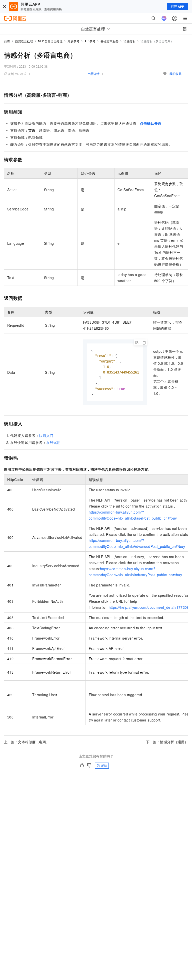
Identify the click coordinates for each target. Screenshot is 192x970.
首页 (7, 41)
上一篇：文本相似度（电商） (27, 741)
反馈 (104, 765)
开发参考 (74, 41)
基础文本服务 (109, 41)
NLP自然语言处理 (50, 41)
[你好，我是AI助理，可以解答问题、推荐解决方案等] (164, 18)
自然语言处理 (24, 41)
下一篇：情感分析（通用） (167, 741)
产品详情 (94, 73)
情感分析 (130, 41)
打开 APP (177, 6)
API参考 (90, 41)
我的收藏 (176, 73)
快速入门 (46, 435)
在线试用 (53, 442)
